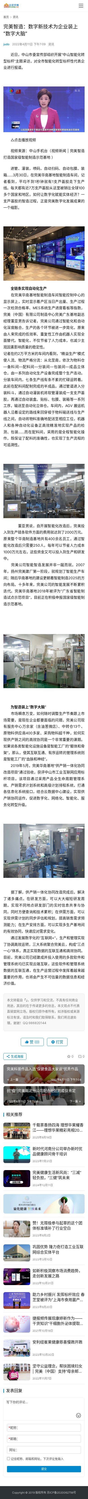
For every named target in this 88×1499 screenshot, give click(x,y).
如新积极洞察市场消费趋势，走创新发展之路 (57, 1273)
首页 (6, 17)
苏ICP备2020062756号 (61, 1492)
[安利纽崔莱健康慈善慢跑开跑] (16, 1348)
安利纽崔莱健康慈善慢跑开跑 (57, 1342)
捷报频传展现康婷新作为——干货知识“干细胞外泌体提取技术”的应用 (58, 1321)
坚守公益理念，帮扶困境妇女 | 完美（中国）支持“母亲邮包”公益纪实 (58, 1369)
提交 (44, 1469)
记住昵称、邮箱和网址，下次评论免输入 (37, 1459)
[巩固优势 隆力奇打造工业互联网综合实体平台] (16, 1252)
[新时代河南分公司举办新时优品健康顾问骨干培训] (16, 1154)
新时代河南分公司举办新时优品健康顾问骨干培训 (57, 1151)
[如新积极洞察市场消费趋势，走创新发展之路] (16, 1276)
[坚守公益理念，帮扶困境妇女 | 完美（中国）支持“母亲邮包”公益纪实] (16, 1372)
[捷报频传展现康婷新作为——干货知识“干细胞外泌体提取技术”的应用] (16, 1324)
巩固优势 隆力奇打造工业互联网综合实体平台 (57, 1249)
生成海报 (16, 1056)
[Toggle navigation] (81, 6)
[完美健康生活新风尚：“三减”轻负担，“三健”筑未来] (16, 1178)
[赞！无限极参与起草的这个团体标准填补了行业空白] (16, 1229)
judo (6, 44)
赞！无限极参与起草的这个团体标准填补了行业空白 (57, 1226)
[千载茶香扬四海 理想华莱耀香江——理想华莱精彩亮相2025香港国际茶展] (16, 1131)
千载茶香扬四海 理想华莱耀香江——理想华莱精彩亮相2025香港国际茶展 (58, 1128)
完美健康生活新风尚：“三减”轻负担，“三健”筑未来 (56, 1175)
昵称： (14, 1428)
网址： (14, 1450)
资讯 (51, 44)
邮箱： (14, 1439)
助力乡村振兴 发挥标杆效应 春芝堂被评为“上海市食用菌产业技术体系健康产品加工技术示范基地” (58, 1297)
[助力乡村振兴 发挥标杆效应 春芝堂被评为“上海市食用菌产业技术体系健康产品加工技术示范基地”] (16, 1300)
